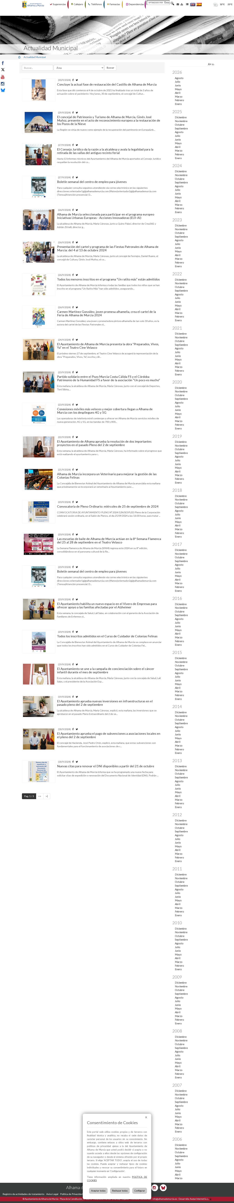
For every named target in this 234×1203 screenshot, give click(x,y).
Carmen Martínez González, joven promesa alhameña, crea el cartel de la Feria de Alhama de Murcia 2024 (106, 313)
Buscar (110, 67)
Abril (177, 92)
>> (39, 796)
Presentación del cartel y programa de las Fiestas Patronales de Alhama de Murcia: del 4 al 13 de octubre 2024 (107, 248)
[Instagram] (10, 84)
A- (213, 64)
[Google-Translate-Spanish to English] (193, 4)
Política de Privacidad (71, 1194)
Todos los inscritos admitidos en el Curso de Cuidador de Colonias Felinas (107, 636)
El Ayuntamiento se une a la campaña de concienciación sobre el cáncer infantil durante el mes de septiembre (105, 670)
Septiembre (181, 128)
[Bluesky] (10, 91)
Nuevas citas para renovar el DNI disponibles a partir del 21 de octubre (105, 766)
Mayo (178, 89)
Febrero (179, 100)
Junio (178, 85)
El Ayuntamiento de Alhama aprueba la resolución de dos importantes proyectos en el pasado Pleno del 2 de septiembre (104, 443)
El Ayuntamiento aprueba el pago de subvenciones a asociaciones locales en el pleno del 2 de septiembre (108, 735)
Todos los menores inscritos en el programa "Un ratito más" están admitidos (108, 279)
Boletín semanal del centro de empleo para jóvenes (92, 182)
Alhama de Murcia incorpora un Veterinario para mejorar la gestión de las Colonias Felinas (107, 475)
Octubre (179, 124)
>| (47, 796)
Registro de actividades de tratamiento (23, 1194)
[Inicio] (19, 57)
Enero (178, 103)
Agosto (179, 78)
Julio (177, 81)
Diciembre (181, 117)
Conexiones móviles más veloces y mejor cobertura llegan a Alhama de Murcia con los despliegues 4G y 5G (105, 410)
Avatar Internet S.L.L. (199, 1199)
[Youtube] (10, 77)
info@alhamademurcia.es (165, 1199)
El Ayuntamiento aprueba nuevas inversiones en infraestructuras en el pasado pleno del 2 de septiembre (105, 702)
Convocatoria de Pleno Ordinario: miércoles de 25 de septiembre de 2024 (107, 506)
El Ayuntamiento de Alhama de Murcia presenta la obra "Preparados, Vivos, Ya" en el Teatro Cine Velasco (108, 345)
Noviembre (181, 121)
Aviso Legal (52, 1194)
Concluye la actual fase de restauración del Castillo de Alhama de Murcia (107, 84)
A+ (210, 64)
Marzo (178, 96)
